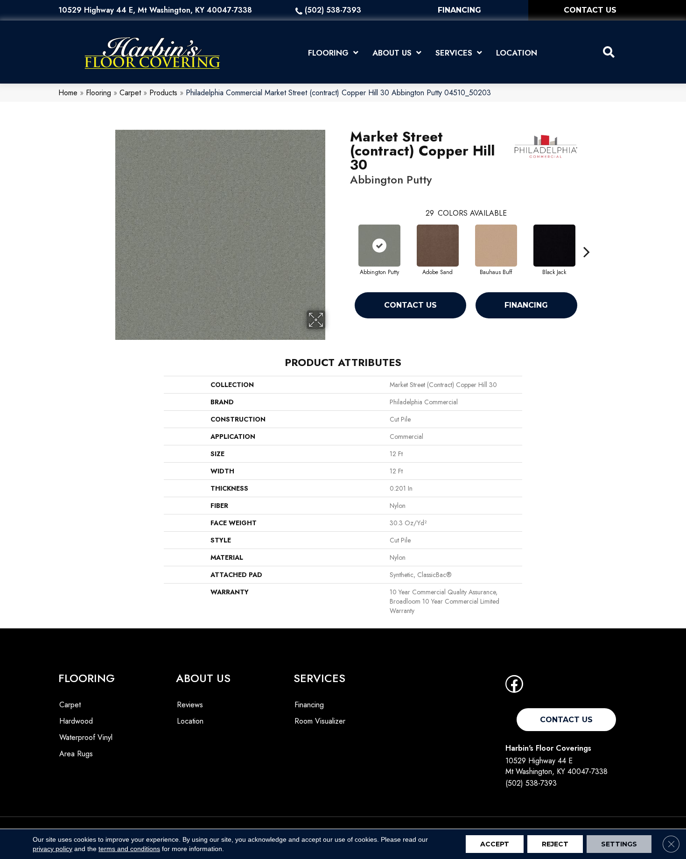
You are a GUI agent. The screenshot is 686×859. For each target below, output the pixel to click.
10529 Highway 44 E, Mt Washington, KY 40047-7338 (155, 10)
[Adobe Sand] (437, 245)
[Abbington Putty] (379, 245)
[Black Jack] (554, 245)
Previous (345, 237)
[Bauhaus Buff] (496, 245)
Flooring (98, 92)
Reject (555, 844)
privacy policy (52, 848)
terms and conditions (129, 848)
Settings (619, 844)
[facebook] (514, 687)
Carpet (130, 92)
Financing (526, 305)
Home (67, 92)
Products (163, 92)
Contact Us (410, 305)
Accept (494, 844)
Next (587, 237)
